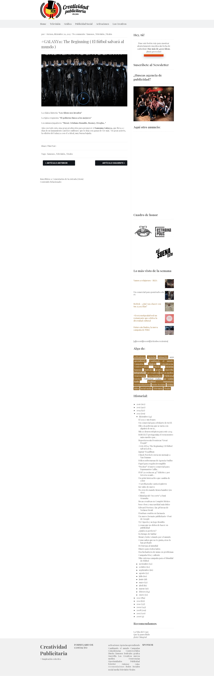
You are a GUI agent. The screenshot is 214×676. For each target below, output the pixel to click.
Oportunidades (155, 376)
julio (141, 576)
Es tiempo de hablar (147, 534)
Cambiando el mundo (161, 361)
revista (170, 384)
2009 (138, 607)
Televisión (55, 23)
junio (141, 579)
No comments (78, 34)
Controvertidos (141, 366)
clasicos (152, 364)
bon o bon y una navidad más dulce (154, 504)
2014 (138, 410)
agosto (142, 573)
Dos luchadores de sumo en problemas (155, 552)
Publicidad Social (84, 23)
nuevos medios (166, 372)
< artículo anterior (56, 163)
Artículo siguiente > (113, 163)
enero (141, 594)
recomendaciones (142, 384)
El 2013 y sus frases (146, 419)
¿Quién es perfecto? (147, 530)
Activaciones (102, 23)
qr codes (168, 379)
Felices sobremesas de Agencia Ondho (155, 460)
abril (141, 585)
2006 (138, 616)
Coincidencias (167, 364)
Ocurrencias (139, 376)
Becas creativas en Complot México (154, 501)
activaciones (139, 357)
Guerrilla (169, 370)
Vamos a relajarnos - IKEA (145, 280)
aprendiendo (140, 361)
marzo (142, 588)
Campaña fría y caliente (149, 555)
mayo (141, 582)
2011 (138, 601)
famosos (90, 34)
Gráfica (67, 23)
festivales (149, 370)
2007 (138, 613)
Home (43, 23)
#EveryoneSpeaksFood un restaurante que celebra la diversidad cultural (145, 318)
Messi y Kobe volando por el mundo (154, 537)
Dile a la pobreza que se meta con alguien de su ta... (153, 427)
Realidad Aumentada (160, 381)
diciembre (143, 416)
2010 (138, 604)
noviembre (144, 564)
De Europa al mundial (148, 545)
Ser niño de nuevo (146, 487)
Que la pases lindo (142, 634)
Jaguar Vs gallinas (146, 451)
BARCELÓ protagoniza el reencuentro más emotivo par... (155, 436)
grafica (159, 370)
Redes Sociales (158, 384)
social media (146, 388)
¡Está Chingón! (140, 637)
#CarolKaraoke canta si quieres (152, 483)
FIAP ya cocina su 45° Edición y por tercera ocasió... (154, 473)
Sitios (136, 388)
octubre (142, 567)
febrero (142, 591)
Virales (109, 34)
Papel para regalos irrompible (152, 463)
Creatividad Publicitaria (53, 649)
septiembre (144, 570)
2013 (138, 413)
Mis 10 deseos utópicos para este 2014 (155, 431)
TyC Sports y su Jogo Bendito (151, 522)
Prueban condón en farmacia (151, 513)
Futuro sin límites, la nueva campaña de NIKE (146, 328)
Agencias (152, 357)
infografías (139, 372)
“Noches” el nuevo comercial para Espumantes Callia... (153, 468)
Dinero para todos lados (149, 549)
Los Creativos (119, 23)
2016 (138, 404)
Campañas (139, 364)
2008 (138, 610)
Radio (136, 381)
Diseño (157, 366)
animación (163, 357)
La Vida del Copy (141, 632)
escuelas (169, 366)
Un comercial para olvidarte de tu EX (155, 422)
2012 (138, 598)
